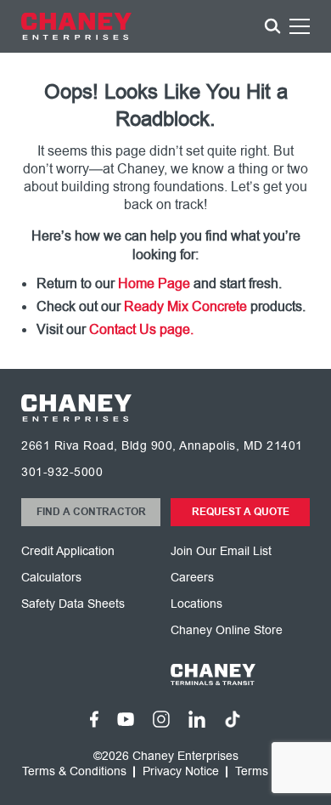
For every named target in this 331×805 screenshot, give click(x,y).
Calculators (51, 578)
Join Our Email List (221, 551)
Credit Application (68, 551)
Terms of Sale (272, 771)
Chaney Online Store (227, 630)
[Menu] (299, 29)
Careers (192, 578)
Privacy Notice (181, 771)
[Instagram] (161, 719)
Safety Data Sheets (73, 604)
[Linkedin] (196, 719)
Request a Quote (240, 512)
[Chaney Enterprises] (76, 26)
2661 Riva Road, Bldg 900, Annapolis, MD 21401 (162, 446)
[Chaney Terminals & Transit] (240, 674)
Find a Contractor (91, 512)
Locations (196, 604)
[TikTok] (232, 719)
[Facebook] (94, 719)
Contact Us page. (141, 329)
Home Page (154, 284)
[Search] (272, 26)
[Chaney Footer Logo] (76, 408)
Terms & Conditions (74, 771)
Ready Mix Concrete (185, 307)
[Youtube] (125, 719)
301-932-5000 (62, 472)
